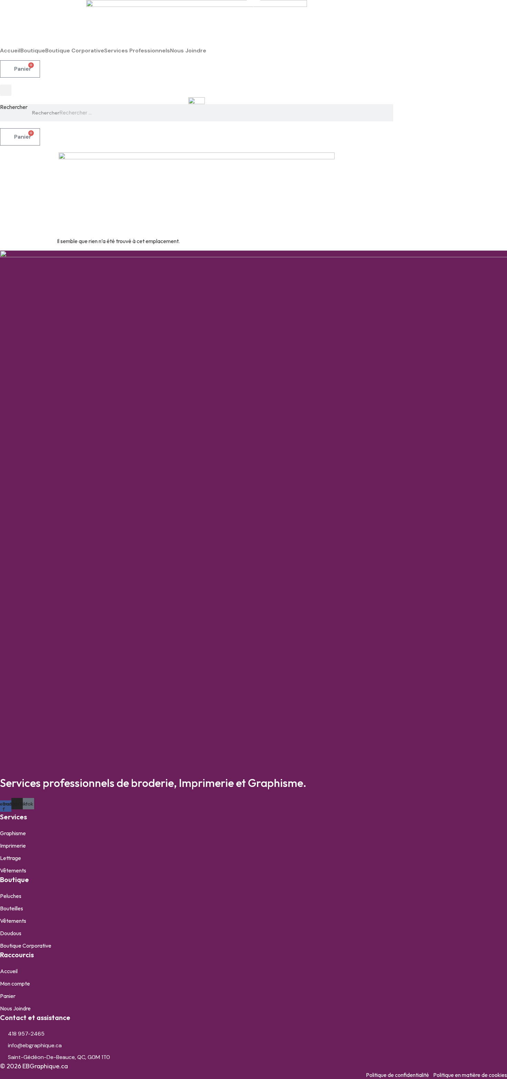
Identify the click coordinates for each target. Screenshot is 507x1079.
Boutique (32, 50)
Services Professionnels (137, 50)
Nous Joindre (188, 50)
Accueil (10, 50)
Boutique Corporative (74, 50)
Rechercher (14, 107)
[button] (5, 90)
